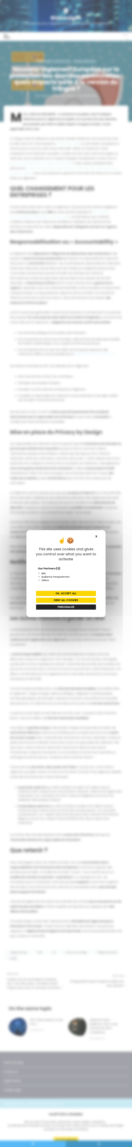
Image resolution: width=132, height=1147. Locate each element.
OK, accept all (66, 593)
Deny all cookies (66, 600)
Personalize (66, 607)
